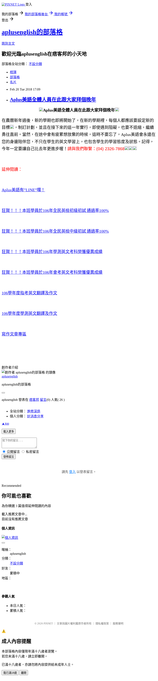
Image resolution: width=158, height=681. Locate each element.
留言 (43, 399)
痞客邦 (34, 399)
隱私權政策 (102, 623)
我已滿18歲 (10, 672)
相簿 (13, 72)
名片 (13, 82)
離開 (23, 672)
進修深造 (33, 411)
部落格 (15, 77)
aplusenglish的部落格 (32, 32)
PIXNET (48, 623)
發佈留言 (8, 456)
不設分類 (35, 64)
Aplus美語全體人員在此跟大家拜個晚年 (53, 99)
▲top (5, 423)
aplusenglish (10, 376)
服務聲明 (118, 623)
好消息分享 (35, 416)
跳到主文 (8, 43)
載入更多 (8, 431)
